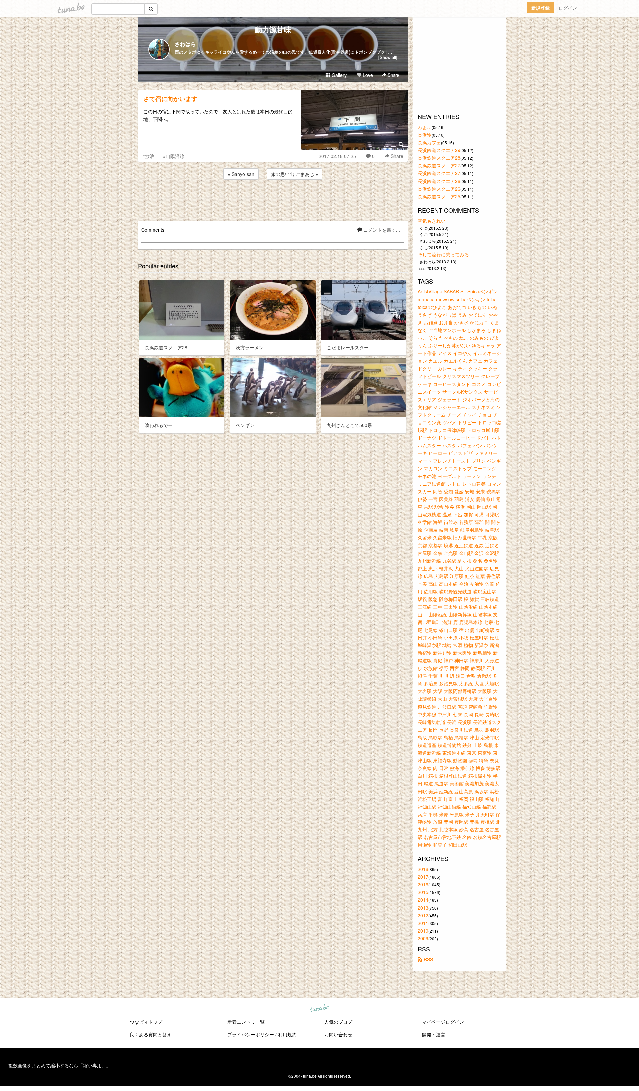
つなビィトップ (146, 1021)
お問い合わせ (338, 1034)
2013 (423, 907)
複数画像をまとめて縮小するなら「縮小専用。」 (59, 1065)
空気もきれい (432, 220)
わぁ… (425, 127)
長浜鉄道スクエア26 (439, 181)
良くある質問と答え (151, 1034)
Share (392, 75)
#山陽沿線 (173, 156)
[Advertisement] (273, 199)
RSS (427, 959)
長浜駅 (425, 134)
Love (367, 75)
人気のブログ (338, 1021)
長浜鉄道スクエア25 (439, 196)
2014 (423, 899)
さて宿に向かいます (170, 98)
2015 (423, 892)
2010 (423, 930)
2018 (423, 869)
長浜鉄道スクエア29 (439, 150)
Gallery (338, 75)
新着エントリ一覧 (246, 1021)
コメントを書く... (381, 229)
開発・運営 (433, 1034)
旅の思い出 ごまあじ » (294, 174)
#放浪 (148, 156)
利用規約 (287, 1034)
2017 (423, 876)
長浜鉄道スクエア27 (439, 165)
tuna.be (319, 1009)
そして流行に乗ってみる (443, 254)
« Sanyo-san (241, 174)
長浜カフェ (429, 142)
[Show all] (387, 57)
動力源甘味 (273, 29)
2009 (423, 938)
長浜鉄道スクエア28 (439, 157)
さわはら (185, 44)
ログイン (567, 7)
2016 (423, 884)
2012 (423, 915)
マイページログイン (443, 1021)
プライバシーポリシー (250, 1034)
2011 (423, 923)
